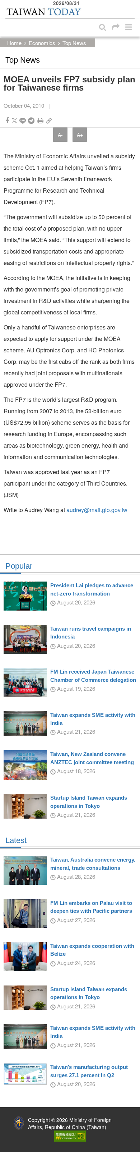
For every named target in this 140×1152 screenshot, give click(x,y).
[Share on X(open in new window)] (14, 120)
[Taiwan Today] (43, 12)
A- (60, 134)
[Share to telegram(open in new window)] (31, 120)
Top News (74, 43)
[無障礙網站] (70, 1135)
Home (14, 43)
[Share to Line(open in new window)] (22, 120)
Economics (42, 43)
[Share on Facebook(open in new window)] (7, 120)
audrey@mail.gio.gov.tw (96, 510)
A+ (80, 134)
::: (7, 3)
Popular (18, 566)
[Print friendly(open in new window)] (40, 120)
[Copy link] (49, 120)
